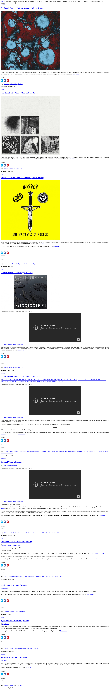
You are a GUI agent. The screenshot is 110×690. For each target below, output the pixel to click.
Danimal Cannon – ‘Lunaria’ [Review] (16, 542)
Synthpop (20, 84)
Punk (31, 263)
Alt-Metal (6, 451)
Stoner (4, 453)
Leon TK (3, 1)
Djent (16, 451)
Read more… (76, 74)
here (43, 243)
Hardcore (12, 263)
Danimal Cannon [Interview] (12, 462)
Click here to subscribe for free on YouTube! (12, 344)
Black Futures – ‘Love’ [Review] (14, 585)
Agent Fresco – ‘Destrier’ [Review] (15, 620)
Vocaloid (60, 532)
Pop (16, 84)
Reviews (3, 4)
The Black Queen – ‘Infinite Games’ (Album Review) (22, 8)
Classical (11, 648)
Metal (17, 168)
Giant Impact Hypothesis (97, 553)
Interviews (3, 458)
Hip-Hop (17, 263)
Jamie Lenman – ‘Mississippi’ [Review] (17, 273)
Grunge (43, 451)
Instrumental (12, 168)
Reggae (102, 451)
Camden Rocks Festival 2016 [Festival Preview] (20, 376)
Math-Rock (73, 451)
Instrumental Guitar (40, 532)
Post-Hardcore (16, 367)
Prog (95, 451)
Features (3, 373)
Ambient (6, 648)
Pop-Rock (82, 451)
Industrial (12, 84)
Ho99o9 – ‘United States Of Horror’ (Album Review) (22, 178)
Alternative (12, 451)
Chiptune (6, 532)
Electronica (6, 84)
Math (62, 451)
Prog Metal (55, 532)
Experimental (36, 451)
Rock (21, 168)
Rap (34, 263)
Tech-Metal (10, 453)
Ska (2, 453)
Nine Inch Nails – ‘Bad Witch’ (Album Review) (20, 93)
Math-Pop (67, 451)
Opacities (3, 434)
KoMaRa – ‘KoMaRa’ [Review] (14, 657)
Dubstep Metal (22, 451)
